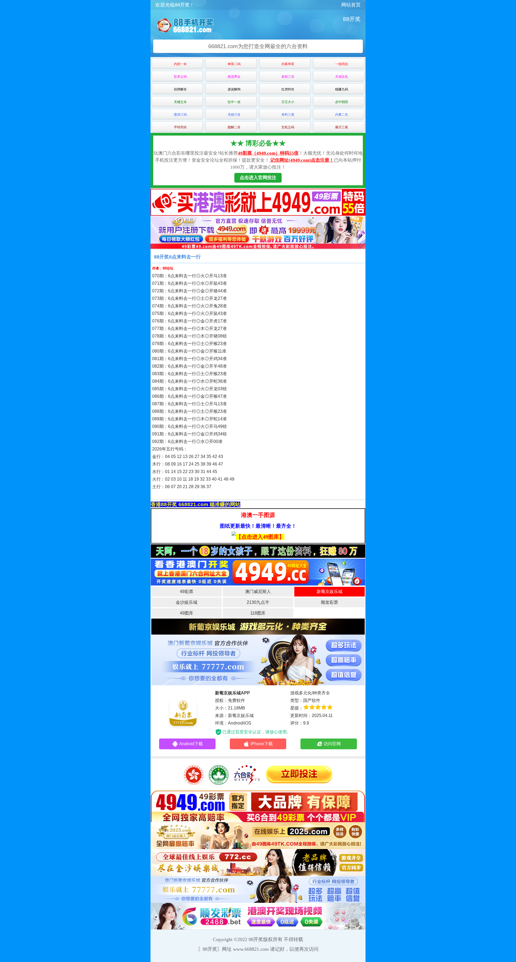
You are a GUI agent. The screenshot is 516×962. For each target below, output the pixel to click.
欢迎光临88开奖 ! (173, 5)
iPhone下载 (261, 743)
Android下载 (191, 743)
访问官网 (332, 743)
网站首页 (351, 5)
